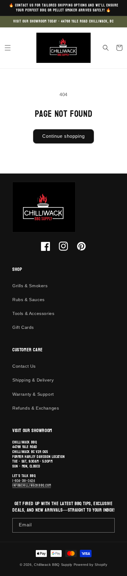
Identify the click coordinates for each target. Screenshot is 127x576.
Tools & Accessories (33, 313)
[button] (7, 48)
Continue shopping (63, 136)
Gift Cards (23, 327)
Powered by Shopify (91, 564)
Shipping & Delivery (33, 380)
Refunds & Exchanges (35, 408)
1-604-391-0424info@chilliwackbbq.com (31, 483)
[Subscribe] (107, 525)
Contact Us (24, 366)
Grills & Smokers (30, 285)
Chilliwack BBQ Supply (53, 564)
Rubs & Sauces (28, 299)
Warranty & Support (33, 394)
